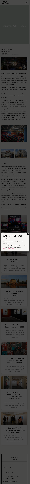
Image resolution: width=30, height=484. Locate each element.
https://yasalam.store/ (9, 248)
